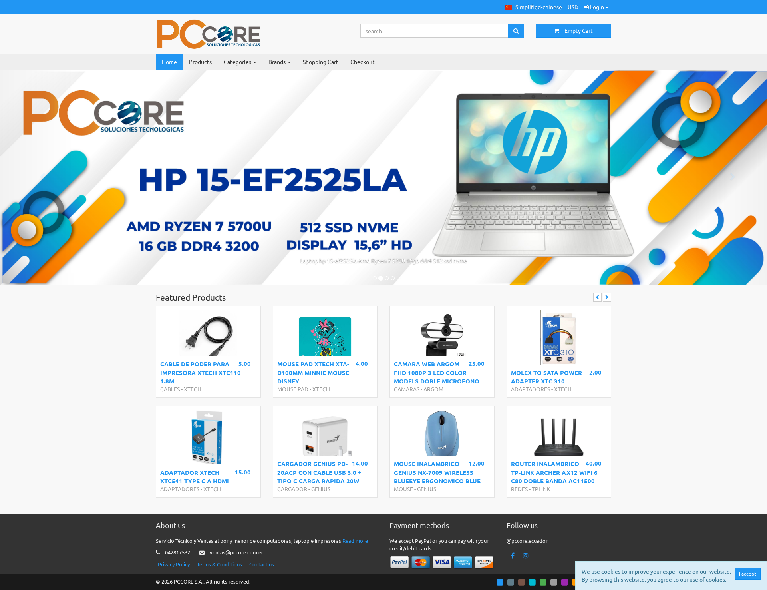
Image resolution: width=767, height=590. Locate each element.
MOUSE (403, 488)
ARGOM (433, 389)
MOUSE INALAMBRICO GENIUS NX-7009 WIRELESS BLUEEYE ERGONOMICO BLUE (437, 472)
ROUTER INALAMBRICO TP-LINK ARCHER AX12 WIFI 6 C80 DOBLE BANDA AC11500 (554, 472)
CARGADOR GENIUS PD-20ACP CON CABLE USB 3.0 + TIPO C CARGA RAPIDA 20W (319, 472)
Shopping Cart (320, 61)
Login (597, 6)
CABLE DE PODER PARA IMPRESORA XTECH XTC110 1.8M (200, 372)
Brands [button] (277, 61)
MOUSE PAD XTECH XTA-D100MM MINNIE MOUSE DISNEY (313, 372)
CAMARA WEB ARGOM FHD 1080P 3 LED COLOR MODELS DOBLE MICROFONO (436, 372)
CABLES (170, 389)
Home (169, 61)
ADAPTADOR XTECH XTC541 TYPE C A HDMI (194, 476)
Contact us (261, 564)
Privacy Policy (174, 564)
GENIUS (320, 488)
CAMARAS (406, 389)
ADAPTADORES (530, 389)
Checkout (362, 61)
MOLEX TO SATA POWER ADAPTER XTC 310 (546, 377)
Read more (355, 540)
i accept (747, 573)
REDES (519, 488)
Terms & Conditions (219, 564)
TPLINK (541, 488)
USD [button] (573, 6)
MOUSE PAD (292, 389)
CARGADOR (292, 488)
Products (200, 61)
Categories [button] (238, 61)
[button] (534, 7)
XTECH (192, 389)
